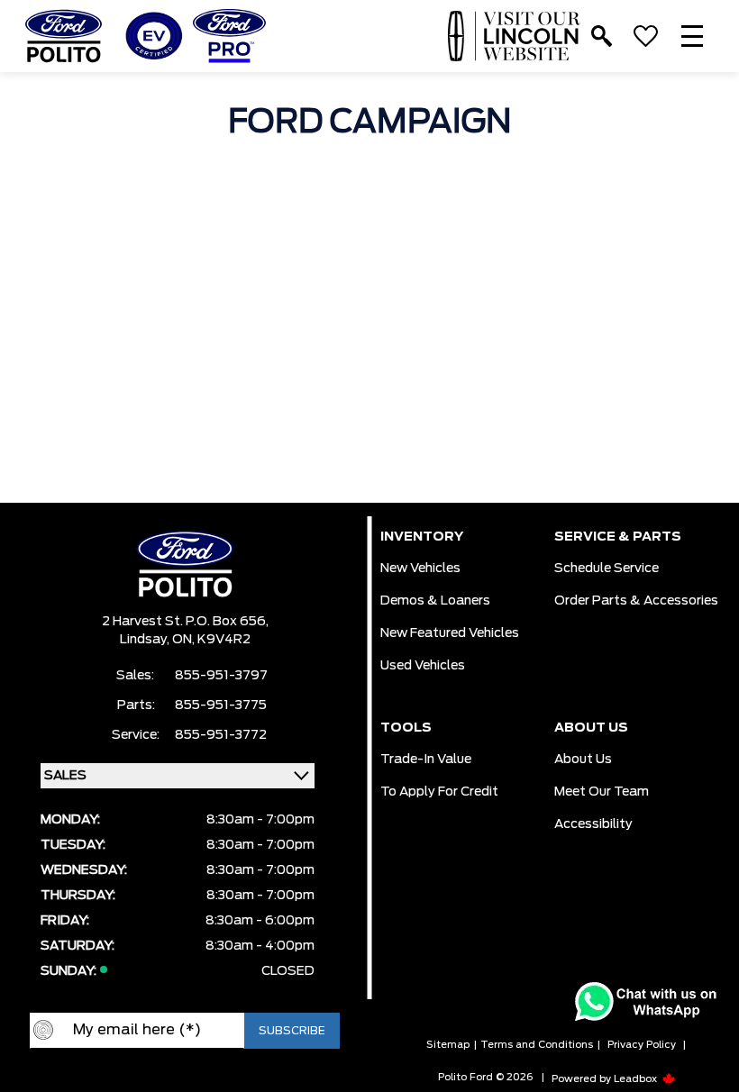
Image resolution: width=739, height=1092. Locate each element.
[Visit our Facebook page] (130, 1077)
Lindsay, (146, 639)
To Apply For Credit (439, 792)
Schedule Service (606, 568)
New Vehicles (420, 568)
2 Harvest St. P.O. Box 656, (185, 621)
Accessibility (593, 824)
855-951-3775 (221, 705)
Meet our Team (601, 792)
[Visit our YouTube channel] (167, 1077)
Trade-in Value (425, 759)
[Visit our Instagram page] (203, 1077)
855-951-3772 (221, 735)
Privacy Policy (641, 1045)
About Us (583, 759)
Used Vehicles (422, 666)
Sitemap (448, 1045)
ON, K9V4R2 (211, 639)
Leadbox (637, 1079)
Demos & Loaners (435, 601)
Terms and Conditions (536, 1045)
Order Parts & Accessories (636, 601)
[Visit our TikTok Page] (239, 1077)
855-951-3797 (221, 675)
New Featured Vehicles (449, 633)
